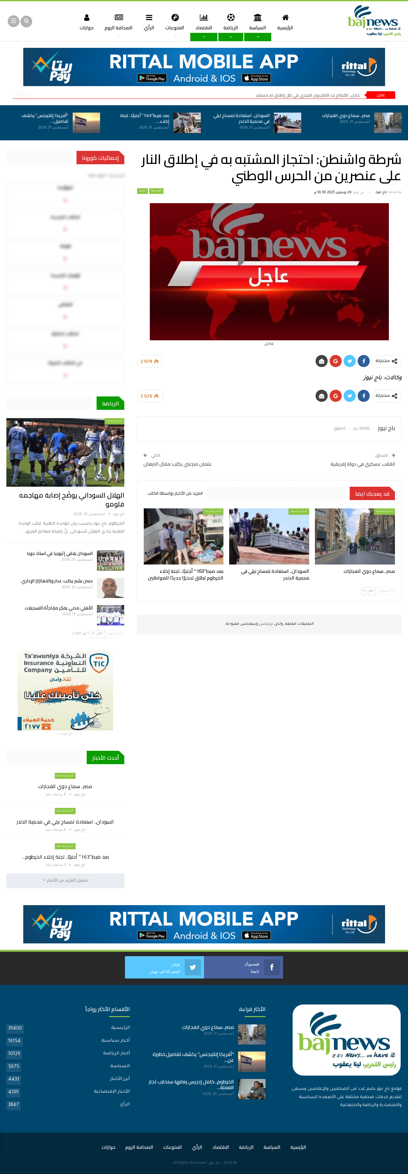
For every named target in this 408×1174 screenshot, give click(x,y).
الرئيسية (285, 27)
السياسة (257, 27)
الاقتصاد (203, 27)
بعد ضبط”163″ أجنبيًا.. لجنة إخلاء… (144, 118)
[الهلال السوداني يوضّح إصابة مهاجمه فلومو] (65, 452)
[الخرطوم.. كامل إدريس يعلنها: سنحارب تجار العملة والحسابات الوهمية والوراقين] (252, 1089)
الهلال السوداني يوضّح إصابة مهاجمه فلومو (71, 499)
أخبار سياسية (384, 511)
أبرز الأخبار (120, 1079)
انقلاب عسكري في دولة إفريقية (363, 464)
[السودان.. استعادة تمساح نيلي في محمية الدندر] (287, 123)
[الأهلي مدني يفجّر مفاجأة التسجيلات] (110, 615)
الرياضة (230, 27)
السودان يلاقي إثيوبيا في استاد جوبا (60, 553)
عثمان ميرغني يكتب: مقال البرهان (177, 464)
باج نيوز (214, 1163)
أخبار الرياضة (114, 421)
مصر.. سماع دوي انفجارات (346, 115)
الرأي (149, 27)
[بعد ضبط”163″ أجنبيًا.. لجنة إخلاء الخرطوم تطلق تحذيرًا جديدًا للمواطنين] (187, 123)
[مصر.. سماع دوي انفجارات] (388, 123)
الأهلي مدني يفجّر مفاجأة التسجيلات (59, 608)
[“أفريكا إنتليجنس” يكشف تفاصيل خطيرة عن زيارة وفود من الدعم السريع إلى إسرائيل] (86, 123)
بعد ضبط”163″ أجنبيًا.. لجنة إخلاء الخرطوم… (65, 856)
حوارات (86, 27)
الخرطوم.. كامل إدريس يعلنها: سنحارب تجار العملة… (191, 1084)
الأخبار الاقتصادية (112, 1092)
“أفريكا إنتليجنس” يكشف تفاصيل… (45, 118)
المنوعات (174, 27)
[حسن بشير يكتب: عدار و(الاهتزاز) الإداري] (110, 588)
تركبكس (265, 624)
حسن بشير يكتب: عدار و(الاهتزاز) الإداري (57, 581)
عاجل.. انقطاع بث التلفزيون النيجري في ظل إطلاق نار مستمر (308, 95)
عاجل (142, 191)
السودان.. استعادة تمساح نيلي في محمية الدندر (241, 118)
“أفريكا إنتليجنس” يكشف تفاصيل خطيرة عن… (193, 1057)
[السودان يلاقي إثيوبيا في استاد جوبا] (110, 560)
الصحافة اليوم (119, 27)
